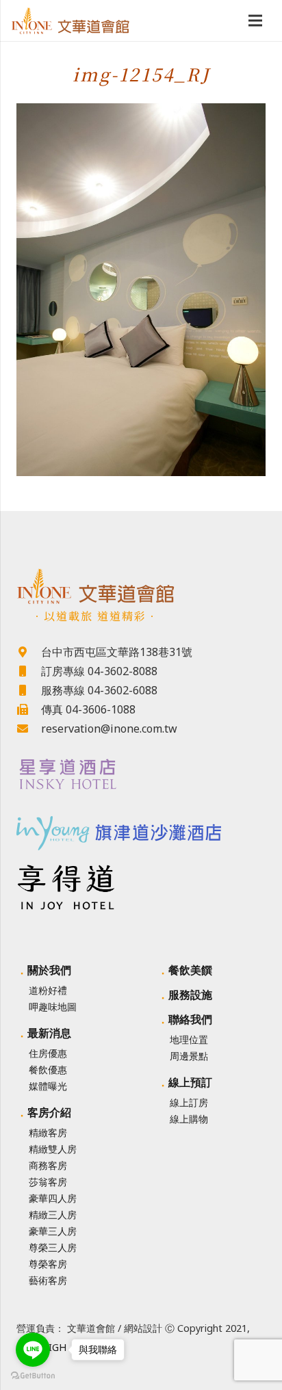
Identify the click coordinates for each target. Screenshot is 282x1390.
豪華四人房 (53, 1198)
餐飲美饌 (190, 970)
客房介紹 (49, 1112)
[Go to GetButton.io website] (33, 1376)
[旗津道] (141, 828)
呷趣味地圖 (53, 1006)
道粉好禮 (48, 990)
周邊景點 (189, 1055)
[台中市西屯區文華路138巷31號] (28, 651)
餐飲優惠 (48, 1069)
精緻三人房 (53, 1214)
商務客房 (48, 1165)
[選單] (255, 20)
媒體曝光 (48, 1085)
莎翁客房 (48, 1181)
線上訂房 (189, 1102)
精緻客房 (48, 1132)
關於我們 (49, 970)
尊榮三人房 (53, 1247)
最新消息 (49, 1032)
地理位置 (189, 1039)
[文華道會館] (141, 586)
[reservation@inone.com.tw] (28, 728)
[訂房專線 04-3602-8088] (28, 671)
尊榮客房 (48, 1263)
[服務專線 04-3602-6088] (28, 690)
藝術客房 (48, 1280)
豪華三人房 (53, 1230)
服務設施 (190, 994)
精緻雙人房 (53, 1148)
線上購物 (189, 1118)
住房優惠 (48, 1053)
